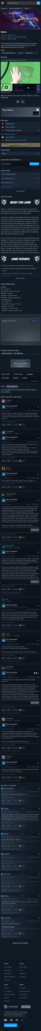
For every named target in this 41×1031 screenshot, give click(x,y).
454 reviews (9, 668)
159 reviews (9, 469)
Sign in (3, 95)
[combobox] (22, 3)
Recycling (22, 976)
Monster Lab (11, 35)
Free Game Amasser (8, 927)
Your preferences (18, 353)
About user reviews (7, 353)
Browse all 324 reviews (20, 943)
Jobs (21, 970)
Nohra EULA (5, 146)
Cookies (6, 998)
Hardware (22, 973)
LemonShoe (9, 666)
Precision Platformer (8, 53)
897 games (9, 720)
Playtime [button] (15, 378)
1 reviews (8, 601)
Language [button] (30, 374)
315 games (9, 433)
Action (20, 53)
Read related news (7, 182)
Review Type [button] (5, 374)
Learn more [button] (34, 164)
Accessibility (7, 991)
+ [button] (36, 53)
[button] (4, 8)
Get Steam (23, 988)
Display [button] (25, 378)
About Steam (8, 967)
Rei (7, 599)
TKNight (8, 400)
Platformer (29, 53)
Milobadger (9, 718)
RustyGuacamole (11, 494)
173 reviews (17, 720)
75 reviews (8, 495)
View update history (7, 178)
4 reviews (16, 433)
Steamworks (7, 973)
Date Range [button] (5, 378)
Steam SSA (7, 970)
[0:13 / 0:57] (20, 73)
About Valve (23, 967)
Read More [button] (34, 530)
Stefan (8, 467)
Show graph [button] (34, 381)
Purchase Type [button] (18, 374)
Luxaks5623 (9, 431)
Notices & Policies (9, 994)
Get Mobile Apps (11, 1025)
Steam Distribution (9, 976)
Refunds (6, 1001)
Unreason (9, 756)
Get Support (23, 994)
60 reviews (17, 547)
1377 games (9, 547)
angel (7, 634)
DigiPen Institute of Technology (17, 37)
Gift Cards (7, 980)
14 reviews (17, 635)
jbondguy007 (10, 545)
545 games (9, 635)
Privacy (6, 988)
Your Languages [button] (11, 386)
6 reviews (8, 402)
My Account (23, 998)
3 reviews (8, 758)
